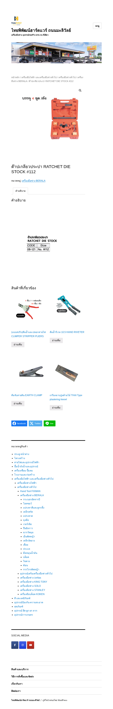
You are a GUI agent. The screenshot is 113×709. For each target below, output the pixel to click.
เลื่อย (25, 544)
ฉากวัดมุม (28, 532)
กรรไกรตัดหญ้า (31, 569)
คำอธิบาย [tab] (20, 191)
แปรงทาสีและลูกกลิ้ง (33, 507)
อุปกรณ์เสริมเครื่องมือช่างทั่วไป (36, 573)
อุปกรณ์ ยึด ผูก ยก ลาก (25, 610)
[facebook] (14, 645)
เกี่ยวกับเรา (17, 684)
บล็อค (26, 557)
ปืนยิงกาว (28, 528)
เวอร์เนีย (27, 524)
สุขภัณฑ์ (18, 606)
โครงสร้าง (19, 458)
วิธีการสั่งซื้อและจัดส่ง (22, 676)
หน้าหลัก (15, 77)
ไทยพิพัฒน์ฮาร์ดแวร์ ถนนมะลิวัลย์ (41, 30)
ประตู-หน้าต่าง (21, 454)
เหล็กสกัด (28, 512)
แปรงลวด (28, 516)
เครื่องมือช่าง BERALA (33, 180)
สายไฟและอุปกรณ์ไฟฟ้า (26, 462)
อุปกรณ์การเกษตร (23, 615)
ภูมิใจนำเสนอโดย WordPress (55, 700)
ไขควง (26, 561)
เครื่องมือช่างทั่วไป (67, 77)
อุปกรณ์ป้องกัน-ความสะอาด (28, 602)
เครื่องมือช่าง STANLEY (32, 590)
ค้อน (25, 565)
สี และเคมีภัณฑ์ (22, 598)
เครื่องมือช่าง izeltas (30, 577)
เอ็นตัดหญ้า (29, 536)
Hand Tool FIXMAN (30, 491)
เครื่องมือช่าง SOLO (30, 586)
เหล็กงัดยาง (29, 540)
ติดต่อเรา (16, 691)
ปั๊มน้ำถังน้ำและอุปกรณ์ (26, 466)
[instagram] (22, 645)
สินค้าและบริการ (20, 669)
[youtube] (30, 645)
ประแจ (26, 549)
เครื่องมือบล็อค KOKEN (32, 594)
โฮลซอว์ (27, 503)
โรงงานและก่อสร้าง (24, 474)
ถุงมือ (26, 520)
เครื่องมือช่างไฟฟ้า (26, 483)
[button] (80, 90)
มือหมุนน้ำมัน (30, 553)
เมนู (97, 26)
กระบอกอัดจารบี (31, 499)
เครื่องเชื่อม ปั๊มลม (23, 470)
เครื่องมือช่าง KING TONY (33, 582)
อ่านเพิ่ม (18, 344)
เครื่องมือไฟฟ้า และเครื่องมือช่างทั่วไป (39, 77)
